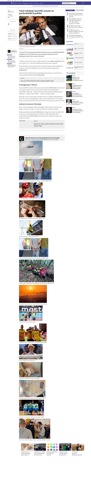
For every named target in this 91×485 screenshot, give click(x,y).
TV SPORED (9, 0)
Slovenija (20, 3)
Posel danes (36, 3)
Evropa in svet (26, 3)
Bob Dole (9, 33)
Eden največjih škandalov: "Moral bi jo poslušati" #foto (76, 36)
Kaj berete (70, 10)
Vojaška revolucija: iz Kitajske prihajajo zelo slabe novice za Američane (76, 31)
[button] (7, 3)
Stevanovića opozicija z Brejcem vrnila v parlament (76, 26)
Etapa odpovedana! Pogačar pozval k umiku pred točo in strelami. (76, 15)
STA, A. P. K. (11, 11)
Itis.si (18, 0)
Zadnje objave (80, 10)
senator (9, 38)
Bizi (12, 0)
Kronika (41, 3)
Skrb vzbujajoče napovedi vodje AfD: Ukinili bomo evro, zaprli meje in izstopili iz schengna (75, 21)
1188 (21, 0)
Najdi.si (15, 0)
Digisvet (31, 3)
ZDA (9, 36)
